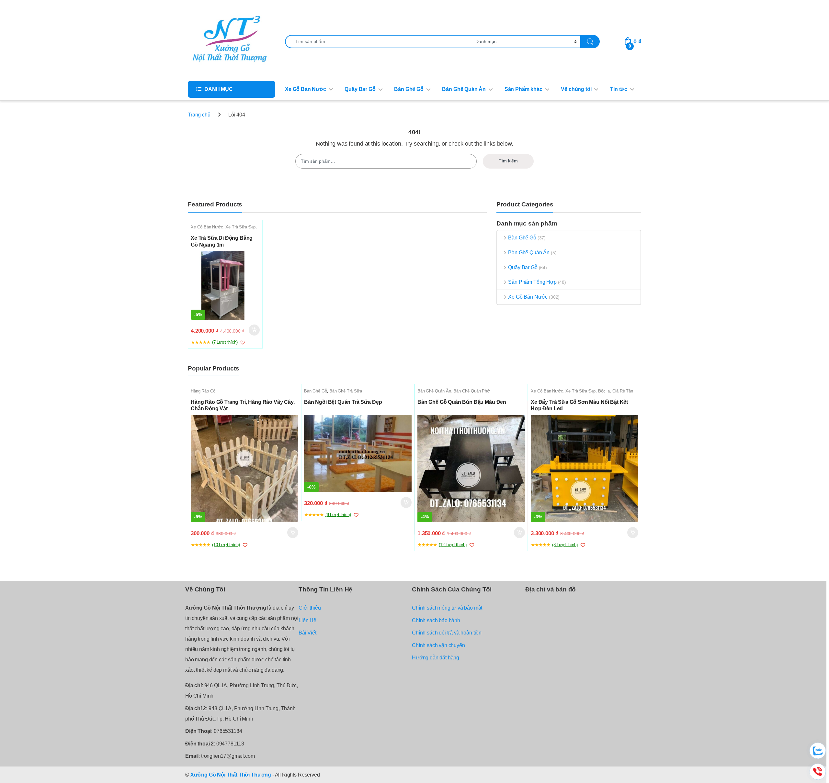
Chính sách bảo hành (436, 620)
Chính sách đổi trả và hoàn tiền (447, 632)
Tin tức (618, 89)
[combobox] (378, 41)
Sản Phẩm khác (523, 89)
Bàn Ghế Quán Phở (471, 391)
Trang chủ (199, 114)
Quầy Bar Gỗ (360, 89)
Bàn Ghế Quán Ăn (464, 89)
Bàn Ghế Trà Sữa (345, 391)
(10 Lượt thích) (226, 544)
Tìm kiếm (508, 160)
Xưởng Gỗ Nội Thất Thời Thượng (230, 774)
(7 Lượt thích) (225, 342)
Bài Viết (307, 632)
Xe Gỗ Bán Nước (305, 89)
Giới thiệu (310, 608)
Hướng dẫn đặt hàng (435, 657)
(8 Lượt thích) (565, 544)
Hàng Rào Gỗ (203, 391)
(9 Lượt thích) (338, 514)
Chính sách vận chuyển (438, 645)
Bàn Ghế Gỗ (408, 89)
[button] (243, 342)
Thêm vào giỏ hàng (253, 330)
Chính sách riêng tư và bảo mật (447, 608)
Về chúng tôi (576, 89)
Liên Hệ (307, 620)
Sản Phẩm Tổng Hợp (532, 282)
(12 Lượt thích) (453, 544)
